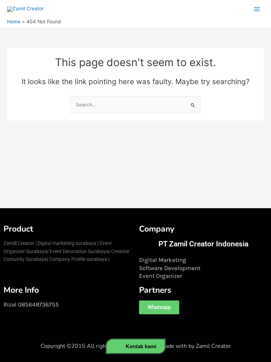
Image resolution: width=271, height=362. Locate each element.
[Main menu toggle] (257, 9)
